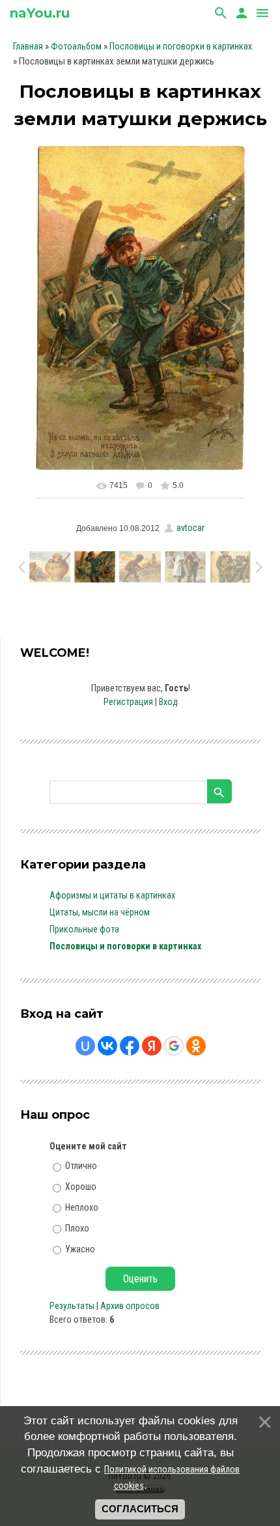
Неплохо (81, 1207)
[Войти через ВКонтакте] (107, 1046)
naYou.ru (40, 13)
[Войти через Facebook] (129, 1046)
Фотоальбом (76, 46)
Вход (168, 702)
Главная (28, 46)
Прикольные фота (84, 929)
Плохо (77, 1228)
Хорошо (80, 1186)
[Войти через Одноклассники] (196, 1046)
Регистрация (128, 702)
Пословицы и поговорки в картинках (180, 46)
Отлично (81, 1165)
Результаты (71, 1306)
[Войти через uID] (85, 1046)
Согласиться (140, 1509)
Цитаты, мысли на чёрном (99, 912)
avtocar (190, 528)
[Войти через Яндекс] (151, 1046)
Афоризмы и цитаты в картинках (112, 895)
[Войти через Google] (174, 1046)
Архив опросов (130, 1306)
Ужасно (80, 1248)
